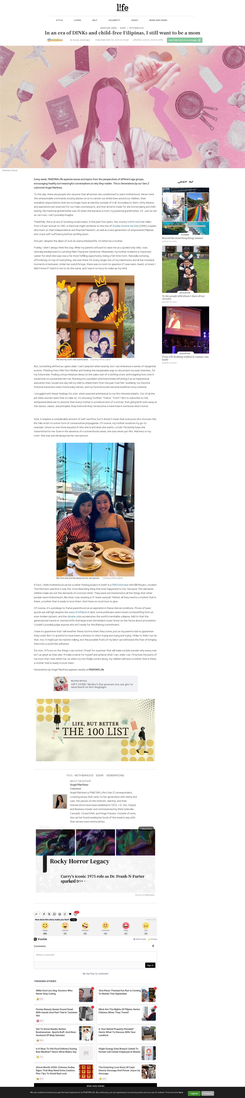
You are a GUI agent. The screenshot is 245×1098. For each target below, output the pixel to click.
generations (115, 775)
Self (94, 20)
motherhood (84, 775)
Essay (123, 28)
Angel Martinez (81, 40)
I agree (194, 1093)
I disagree (207, 1093)
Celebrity (114, 20)
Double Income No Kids (125, 225)
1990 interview (120, 584)
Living (77, 20)
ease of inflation (78, 612)
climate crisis (74, 616)
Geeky (134, 20)
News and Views (158, 20)
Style (59, 20)
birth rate (135, 221)
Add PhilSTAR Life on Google (183, 40)
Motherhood (136, 28)
